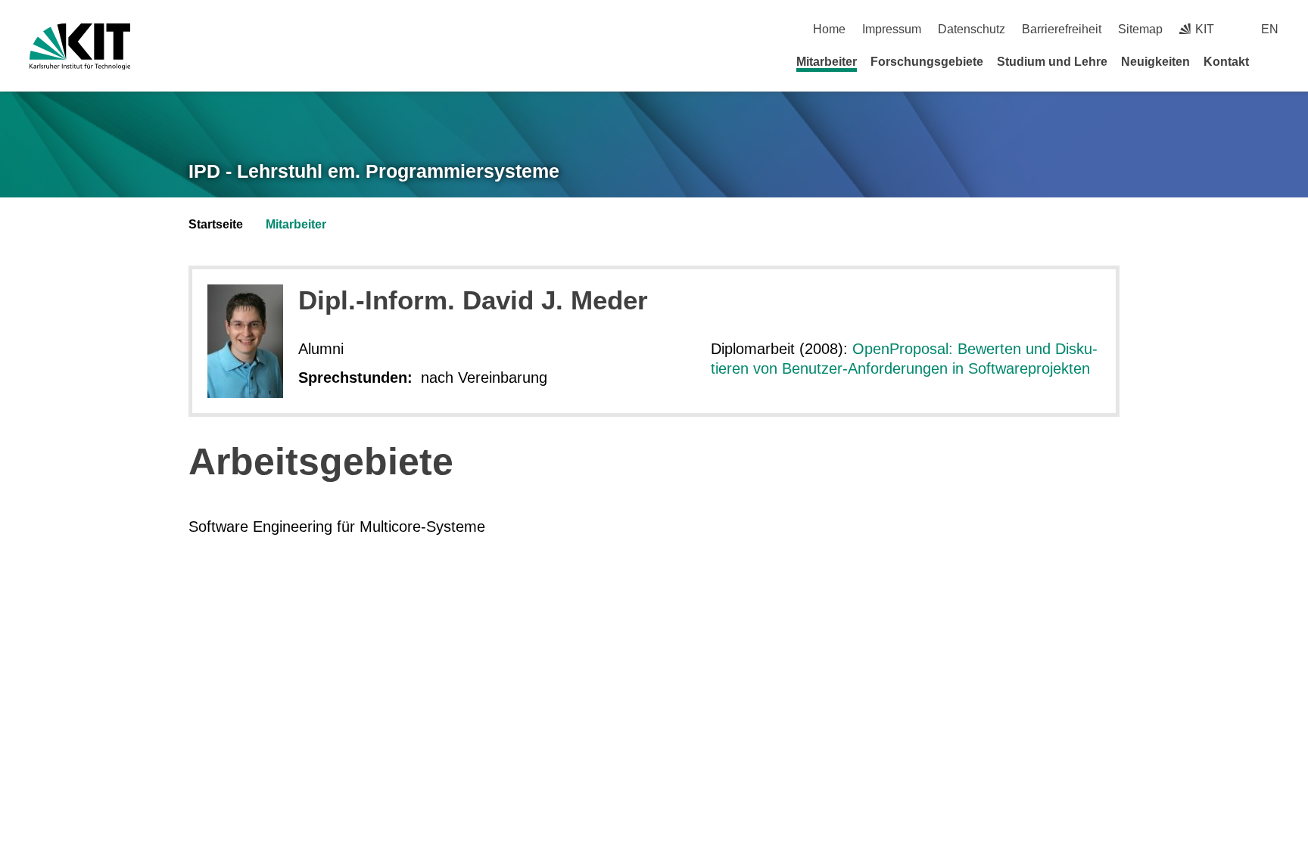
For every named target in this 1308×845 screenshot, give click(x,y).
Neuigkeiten (1155, 61)
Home (829, 29)
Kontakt (1226, 61)
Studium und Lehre (1052, 61)
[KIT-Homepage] (80, 46)
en (1269, 29)
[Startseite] (1273, 61)
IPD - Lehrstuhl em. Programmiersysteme (373, 171)
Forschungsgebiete (926, 61)
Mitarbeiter (826, 61)
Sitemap (1140, 29)
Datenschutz (971, 29)
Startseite (215, 224)
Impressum (891, 29)
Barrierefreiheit (1061, 29)
